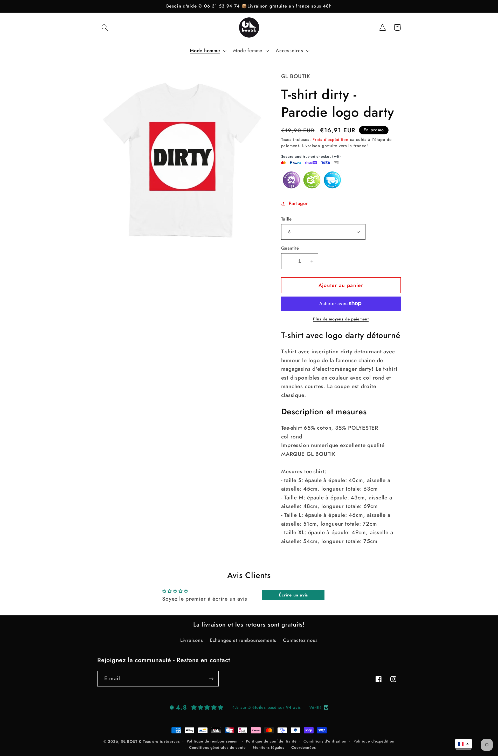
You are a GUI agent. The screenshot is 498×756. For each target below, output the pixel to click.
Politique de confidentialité (271, 741)
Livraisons (191, 640)
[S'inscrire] (211, 679)
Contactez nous (300, 640)
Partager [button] (298, 203)
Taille (286, 219)
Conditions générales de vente (217, 747)
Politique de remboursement (213, 741)
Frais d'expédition (330, 139)
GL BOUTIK (131, 741)
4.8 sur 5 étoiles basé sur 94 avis (266, 707)
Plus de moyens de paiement (341, 319)
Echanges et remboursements (243, 640)
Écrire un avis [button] (293, 595)
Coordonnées (303, 747)
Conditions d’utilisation (325, 741)
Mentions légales (269, 747)
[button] (104, 27)
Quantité (290, 248)
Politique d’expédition (374, 741)
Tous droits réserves (161, 741)
